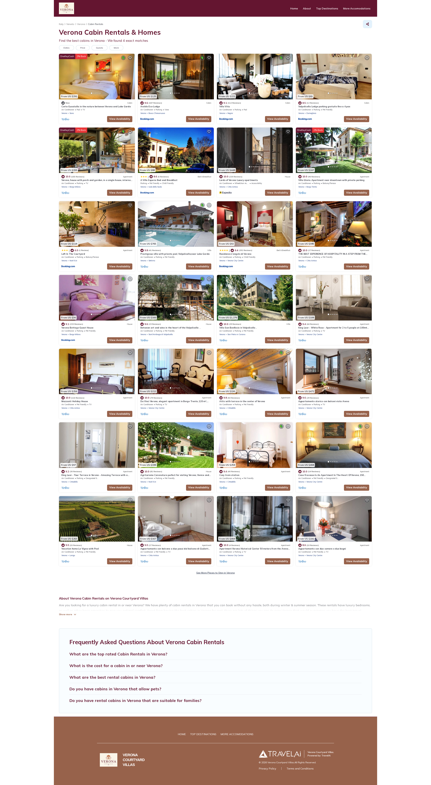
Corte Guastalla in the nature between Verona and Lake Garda (96, 106)
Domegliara (311, 113)
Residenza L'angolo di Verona (235, 254)
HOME (182, 734)
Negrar (230, 113)
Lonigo (72, 555)
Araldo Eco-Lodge (150, 106)
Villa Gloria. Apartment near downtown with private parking (331, 180)
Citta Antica (232, 187)
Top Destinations (327, 8)
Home (294, 8)
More (116, 47)
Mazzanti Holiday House (74, 401)
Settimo (151, 260)
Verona (64, 113)
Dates (66, 47)
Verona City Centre (235, 260)
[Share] (367, 24)
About (307, 8)
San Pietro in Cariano (236, 334)
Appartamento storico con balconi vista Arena (323, 401)
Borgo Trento (311, 187)
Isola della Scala (155, 187)
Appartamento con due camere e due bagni (322, 548)
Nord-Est (73, 260)
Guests (99, 47)
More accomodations (237, 734)
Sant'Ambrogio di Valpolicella (160, 334)
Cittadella (231, 408)
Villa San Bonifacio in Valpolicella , (237, 327)
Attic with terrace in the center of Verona (242, 401)
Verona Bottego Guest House (77, 327)
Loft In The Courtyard (73, 254)
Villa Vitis (224, 106)
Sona (72, 113)
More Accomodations (356, 8)
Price (82, 47)
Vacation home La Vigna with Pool (80, 548)
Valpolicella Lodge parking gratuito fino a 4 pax (324, 106)
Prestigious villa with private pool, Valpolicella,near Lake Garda (175, 254)
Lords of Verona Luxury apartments (238, 180)
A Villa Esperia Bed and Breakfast (158, 180)
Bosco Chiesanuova (156, 113)
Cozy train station (229, 475)
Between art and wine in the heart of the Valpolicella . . (170, 327)
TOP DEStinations (203, 734)
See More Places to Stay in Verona (215, 572)
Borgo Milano (75, 187)
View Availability (119, 118)
